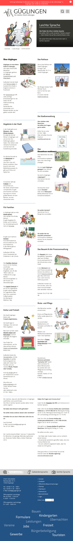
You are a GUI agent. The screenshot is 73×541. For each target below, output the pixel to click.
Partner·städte (10, 84)
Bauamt (42, 254)
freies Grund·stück (47, 274)
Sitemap (41, 486)
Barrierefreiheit (43, 494)
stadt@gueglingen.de (44, 139)
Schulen (5, 239)
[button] (68, 10)
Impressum (42, 489)
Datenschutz (42, 491)
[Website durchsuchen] (62, 10)
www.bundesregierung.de (45, 455)
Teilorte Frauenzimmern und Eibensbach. (9, 76)
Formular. (11, 226)
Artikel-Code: (41, 500)
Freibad (5, 184)
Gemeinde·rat (10, 95)
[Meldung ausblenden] (70, 2)
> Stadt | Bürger (15, 49)
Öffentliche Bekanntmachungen (48, 484)
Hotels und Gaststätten (10, 348)
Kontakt (41, 479)
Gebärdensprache (40, 471)
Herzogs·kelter (7, 357)
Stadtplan (42, 481)
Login (40, 497)
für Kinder (10, 373)
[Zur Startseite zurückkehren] (24, 9)
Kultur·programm (8, 384)
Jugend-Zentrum (11, 286)
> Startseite (7, 49)
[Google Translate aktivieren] (15, 472)
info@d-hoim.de (47, 377)
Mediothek (9, 158)
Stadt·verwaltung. (43, 97)
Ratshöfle (6, 359)
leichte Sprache (63, 471)
